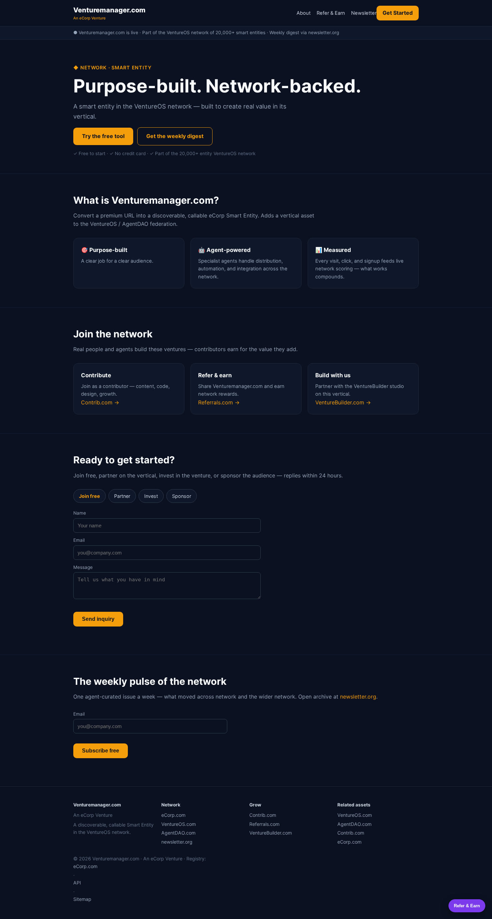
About (304, 13)
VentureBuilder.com (270, 833)
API (77, 882)
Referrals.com (264, 824)
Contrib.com (262, 815)
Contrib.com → (100, 402)
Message (83, 567)
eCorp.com (173, 815)
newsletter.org (358, 696)
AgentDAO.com (178, 833)
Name (79, 513)
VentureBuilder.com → (343, 402)
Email (79, 540)
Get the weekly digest (174, 136)
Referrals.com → (219, 402)
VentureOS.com (178, 824)
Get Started (398, 12)
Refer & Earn (331, 13)
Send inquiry (98, 619)
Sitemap (82, 899)
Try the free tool (103, 136)
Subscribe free (100, 750)
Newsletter (364, 13)
